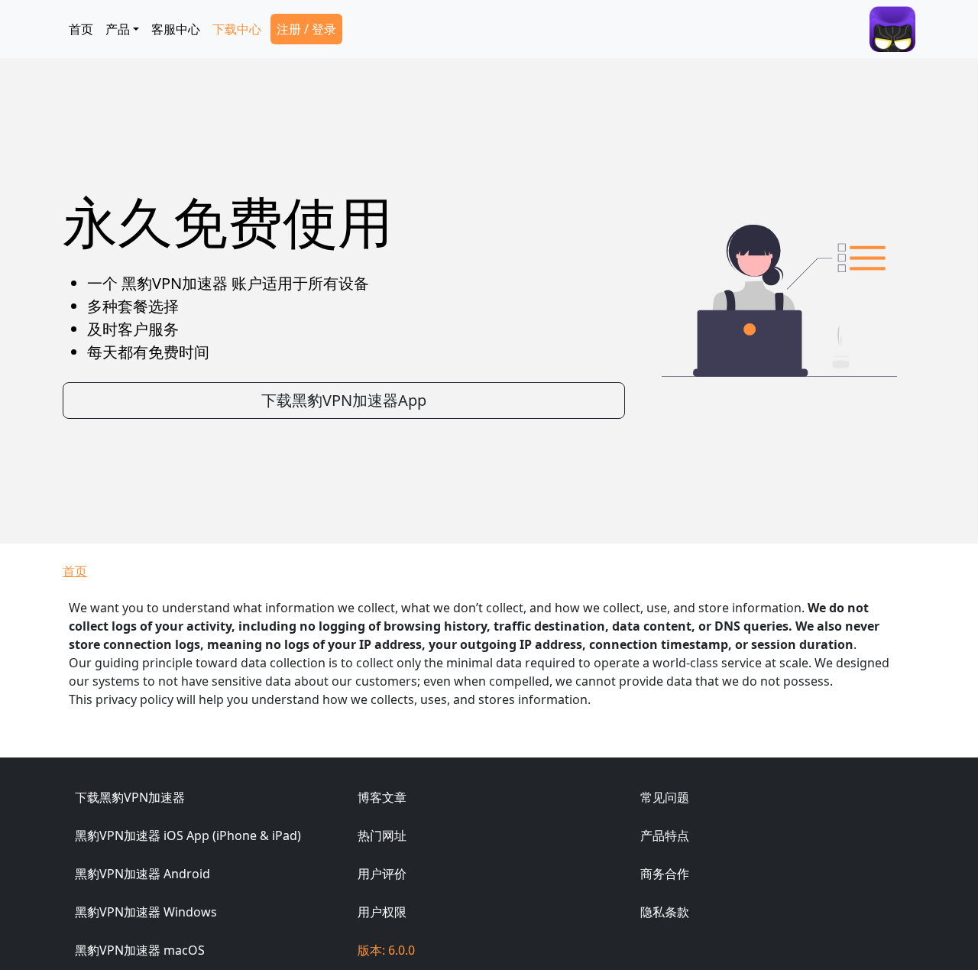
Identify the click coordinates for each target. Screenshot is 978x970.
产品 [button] (117, 29)
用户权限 (382, 911)
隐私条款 (664, 911)
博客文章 (382, 797)
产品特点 (664, 835)
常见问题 (664, 797)
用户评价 (382, 873)
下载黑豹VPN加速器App (343, 400)
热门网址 (382, 835)
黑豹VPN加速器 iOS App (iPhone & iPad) (188, 835)
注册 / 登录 (306, 29)
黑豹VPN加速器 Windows (146, 911)
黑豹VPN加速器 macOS (140, 950)
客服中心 (175, 29)
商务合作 (664, 873)
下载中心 (236, 29)
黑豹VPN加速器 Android (142, 873)
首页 (81, 29)
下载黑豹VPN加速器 (130, 797)
